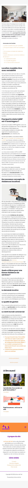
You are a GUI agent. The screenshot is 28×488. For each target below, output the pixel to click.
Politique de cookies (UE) (14, 465)
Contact (14, 461)
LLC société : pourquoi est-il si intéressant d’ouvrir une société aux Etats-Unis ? (15, 345)
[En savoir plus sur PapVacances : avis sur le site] (14, 400)
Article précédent (14, 358)
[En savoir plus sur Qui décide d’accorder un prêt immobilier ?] (14, 380)
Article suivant (14, 362)
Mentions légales (14, 463)
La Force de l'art (8, 441)
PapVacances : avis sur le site (12, 408)
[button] (25, 427)
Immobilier (6, 392)
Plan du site (14, 467)
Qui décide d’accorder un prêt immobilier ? (12, 389)
